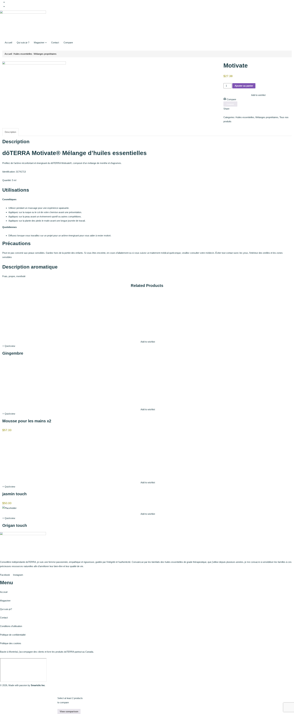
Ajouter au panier (244, 85)
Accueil (8, 42)
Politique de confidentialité (13, 634)
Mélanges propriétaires (45, 54)
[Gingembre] (25, 315)
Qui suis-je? (6, 609)
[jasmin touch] (25, 455)
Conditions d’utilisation (11, 626)
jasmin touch (14, 494)
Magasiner (39, 42)
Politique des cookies (10, 643)
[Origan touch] (9, 508)
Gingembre (12, 353)
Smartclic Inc (38, 685)
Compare (68, 42)
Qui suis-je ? (23, 42)
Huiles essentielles (22, 54)
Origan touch (14, 525)
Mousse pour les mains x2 (26, 421)
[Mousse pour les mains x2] (25, 382)
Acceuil (3, 592)
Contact (55, 42)
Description (10, 132)
